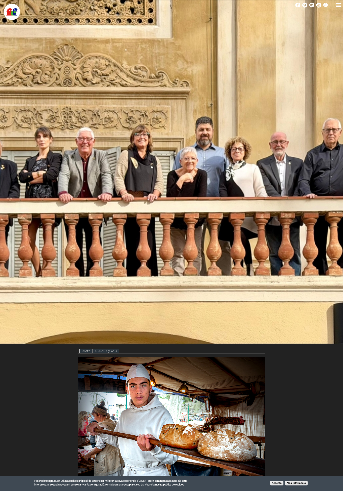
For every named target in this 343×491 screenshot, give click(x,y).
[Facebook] (297, 5)
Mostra (87, 351)
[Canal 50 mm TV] (325, 5)
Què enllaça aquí (106, 351)
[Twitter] (304, 5)
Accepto (277, 482)
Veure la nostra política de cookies (164, 484)
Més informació (296, 482)
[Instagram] (311, 5)
